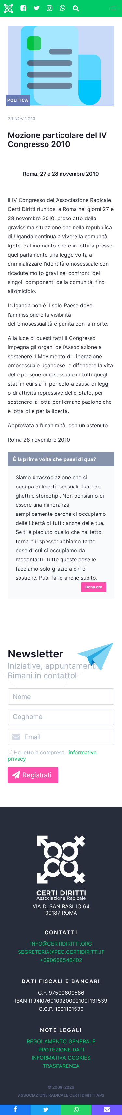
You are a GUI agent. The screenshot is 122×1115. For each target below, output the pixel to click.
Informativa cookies (61, 1057)
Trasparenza (61, 1066)
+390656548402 (61, 960)
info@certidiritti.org (61, 943)
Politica (17, 100)
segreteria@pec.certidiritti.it (61, 952)
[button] (113, 8)
